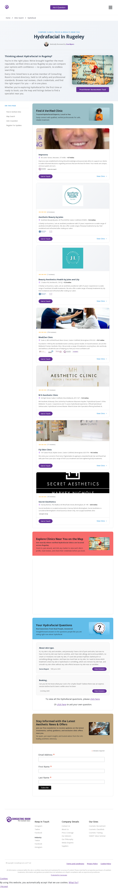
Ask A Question (59, 7)
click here (95, 699)
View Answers (99, 669)
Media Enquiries (68, 843)
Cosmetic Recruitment (97, 826)
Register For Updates (14, 125)
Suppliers (65, 846)
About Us (65, 829)
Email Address (46, 755)
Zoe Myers (70, 44)
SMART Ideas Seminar (97, 836)
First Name (45, 767)
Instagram (38, 826)
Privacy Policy (92, 864)
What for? (73, 882)
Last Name (45, 778)
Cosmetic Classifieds (96, 829)
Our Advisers (66, 836)
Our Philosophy (67, 839)
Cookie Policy (106, 864)
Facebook (38, 833)
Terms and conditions (75, 864)
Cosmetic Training (95, 833)
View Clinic (101, 176)
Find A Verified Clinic (13, 112)
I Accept (4, 886)
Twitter (37, 829)
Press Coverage (68, 833)
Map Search (10, 116)
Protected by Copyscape (59, 875)
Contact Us (66, 826)
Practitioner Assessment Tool (93, 89)
